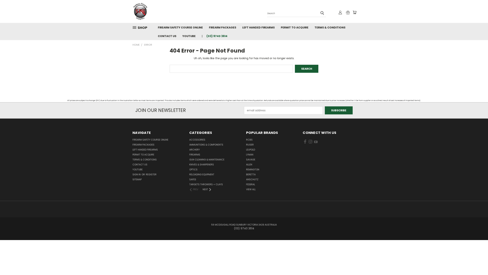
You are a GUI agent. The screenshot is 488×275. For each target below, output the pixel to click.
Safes (192, 179)
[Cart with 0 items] (354, 12)
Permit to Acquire (294, 27)
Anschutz (252, 179)
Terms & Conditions (330, 27)
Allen (249, 164)
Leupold (250, 149)
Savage (250, 159)
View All (251, 189)
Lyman (249, 154)
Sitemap (137, 179)
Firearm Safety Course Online (180, 27)
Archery (194, 149)
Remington (252, 169)
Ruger (250, 144)
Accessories (197, 139)
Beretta (251, 174)
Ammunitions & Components (206, 144)
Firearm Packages (222, 27)
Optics (193, 169)
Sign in (136, 174)
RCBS (249, 139)
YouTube (189, 36)
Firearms (194, 154)
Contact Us (167, 36)
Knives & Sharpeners (201, 164)
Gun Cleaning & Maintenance (206, 159)
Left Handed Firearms (258, 27)
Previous (478, 263)
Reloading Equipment (201, 174)
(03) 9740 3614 (216, 36)
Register (151, 174)
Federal (250, 184)
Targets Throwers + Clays (206, 184)
